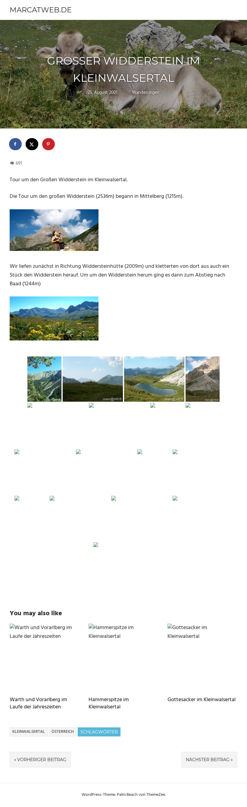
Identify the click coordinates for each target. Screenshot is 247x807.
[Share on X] (32, 144)
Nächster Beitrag (208, 759)
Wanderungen (145, 92)
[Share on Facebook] (16, 144)
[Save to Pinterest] (49, 144)
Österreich (63, 731)
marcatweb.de (41, 9)
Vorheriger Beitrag (41, 759)
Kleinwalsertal (28, 731)
